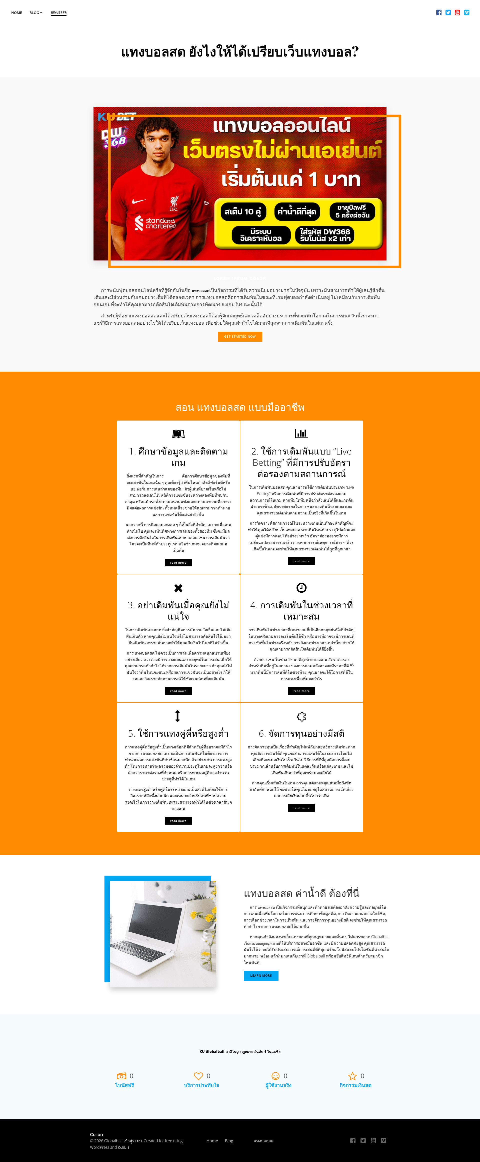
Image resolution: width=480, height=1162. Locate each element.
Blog (34, 12)
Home (16, 12)
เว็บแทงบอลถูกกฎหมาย (261, 943)
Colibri (123, 1147)
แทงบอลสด (58, 12)
